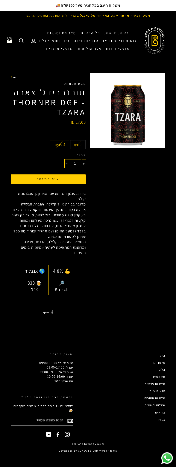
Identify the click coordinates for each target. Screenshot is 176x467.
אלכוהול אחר (89, 48)
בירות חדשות (116, 32)
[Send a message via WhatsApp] (167, 458)
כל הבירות (90, 32)
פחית (78, 144)
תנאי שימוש (157, 391)
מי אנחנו (159, 362)
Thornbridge (72, 84)
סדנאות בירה (86, 40)
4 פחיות (59, 144)
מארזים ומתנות (61, 32)
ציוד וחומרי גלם (54, 40)
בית (15, 77)
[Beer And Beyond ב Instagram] (67, 434)
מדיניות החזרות (154, 398)
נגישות (161, 419)
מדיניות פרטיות (154, 384)
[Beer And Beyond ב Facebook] (58, 434)
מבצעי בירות (118, 48)
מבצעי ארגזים (59, 48)
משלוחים (159, 377)
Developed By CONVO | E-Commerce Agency (88, 450)
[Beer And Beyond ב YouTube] (48, 434)
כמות (81, 155)
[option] (88, 15)
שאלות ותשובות (154, 405)
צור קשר (159, 412)
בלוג (162, 369)
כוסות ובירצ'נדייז (120, 40)
